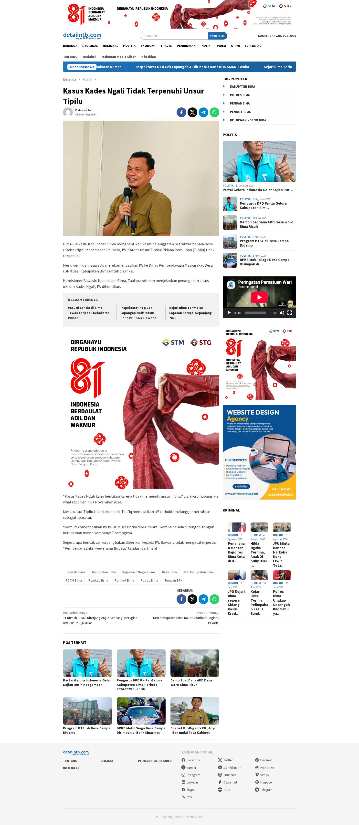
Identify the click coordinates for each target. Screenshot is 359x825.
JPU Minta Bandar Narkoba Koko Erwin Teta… (281, 555)
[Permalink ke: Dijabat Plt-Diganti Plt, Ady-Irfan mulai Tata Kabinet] (194, 711)
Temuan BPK (173, 580)
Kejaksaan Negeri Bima (139, 572)
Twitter (227, 760)
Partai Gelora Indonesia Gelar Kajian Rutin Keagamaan (87, 682)
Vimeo (264, 775)
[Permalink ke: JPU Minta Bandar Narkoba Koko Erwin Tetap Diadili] (282, 527)
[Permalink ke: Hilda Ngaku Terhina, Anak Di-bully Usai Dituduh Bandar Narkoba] (259, 527)
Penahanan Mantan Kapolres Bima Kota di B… (236, 553)
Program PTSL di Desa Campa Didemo (264, 243)
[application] (259, 297)
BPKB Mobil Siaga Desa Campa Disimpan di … (264, 262)
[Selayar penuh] (289, 312)
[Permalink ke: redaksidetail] (68, 112)
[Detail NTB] (82, 35)
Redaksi (106, 761)
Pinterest (266, 760)
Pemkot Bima (124, 580)
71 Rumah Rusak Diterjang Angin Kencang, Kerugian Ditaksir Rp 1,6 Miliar (100, 617)
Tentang (70, 761)
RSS (189, 797)
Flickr (226, 790)
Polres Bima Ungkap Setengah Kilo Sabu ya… (281, 603)
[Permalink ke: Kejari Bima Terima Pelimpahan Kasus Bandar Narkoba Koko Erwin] (259, 575)
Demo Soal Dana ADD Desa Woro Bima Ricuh (191, 682)
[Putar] (229, 312)
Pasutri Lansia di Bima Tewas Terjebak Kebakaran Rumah (89, 313)
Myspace (266, 782)
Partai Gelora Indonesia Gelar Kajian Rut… (258, 190)
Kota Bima (169, 572)
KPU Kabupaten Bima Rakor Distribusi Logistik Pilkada (186, 617)
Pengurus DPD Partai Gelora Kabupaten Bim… (263, 205)
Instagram (193, 775)
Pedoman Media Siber (155, 761)
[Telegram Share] (203, 112)
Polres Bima (149, 580)
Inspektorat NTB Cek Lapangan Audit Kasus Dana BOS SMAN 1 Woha (163, 67)
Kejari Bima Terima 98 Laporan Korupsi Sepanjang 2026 (280, 67)
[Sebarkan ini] (181, 112)
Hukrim (233, 535)
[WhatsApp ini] (214, 112)
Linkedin (192, 782)
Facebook (193, 760)
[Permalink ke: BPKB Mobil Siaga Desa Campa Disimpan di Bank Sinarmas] (141, 711)
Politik (228, 186)
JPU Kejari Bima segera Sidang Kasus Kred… (236, 603)
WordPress (267, 768)
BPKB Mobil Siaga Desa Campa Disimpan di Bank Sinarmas (141, 730)
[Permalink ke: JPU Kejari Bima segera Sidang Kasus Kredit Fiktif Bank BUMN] (237, 575)
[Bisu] (281, 312)
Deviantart (230, 782)
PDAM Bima (74, 580)
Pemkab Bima (98, 580)
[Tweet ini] (192, 112)
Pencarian (217, 35)
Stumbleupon (232, 768)
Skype (190, 790)
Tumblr (191, 768)
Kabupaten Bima (104, 572)
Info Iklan (71, 768)
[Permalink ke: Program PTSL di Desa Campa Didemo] (87, 711)
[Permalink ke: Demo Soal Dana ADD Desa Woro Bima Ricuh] (194, 663)
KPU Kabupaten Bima (198, 572)
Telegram (266, 790)
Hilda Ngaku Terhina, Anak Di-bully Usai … (259, 555)
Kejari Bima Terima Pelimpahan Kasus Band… (259, 603)
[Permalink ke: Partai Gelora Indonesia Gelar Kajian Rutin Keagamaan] (87, 663)
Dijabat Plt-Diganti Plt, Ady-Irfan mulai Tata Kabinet (192, 730)
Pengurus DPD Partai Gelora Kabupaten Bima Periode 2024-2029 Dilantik (139, 684)
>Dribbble (229, 775)
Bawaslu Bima (75, 572)
